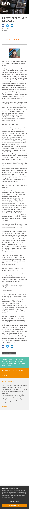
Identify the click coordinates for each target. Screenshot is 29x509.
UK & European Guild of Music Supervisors (6, 4)
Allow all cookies (14, 505)
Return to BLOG (8, 353)
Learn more (5, 406)
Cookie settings (14, 501)
